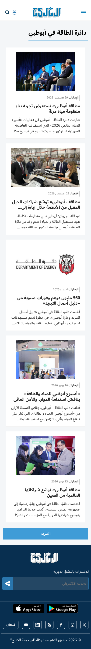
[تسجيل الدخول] (11, 12)
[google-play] (62, 610)
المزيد (45, 534)
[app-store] (28, 610)
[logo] (48, 13)
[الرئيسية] (45, 560)
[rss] (49, 625)
